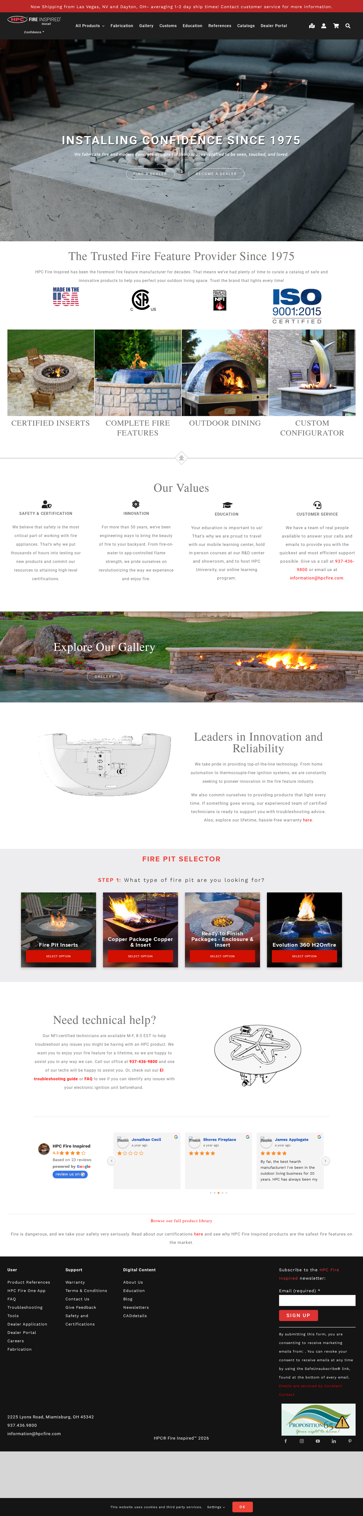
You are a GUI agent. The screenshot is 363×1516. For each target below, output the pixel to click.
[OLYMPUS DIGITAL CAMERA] (50, 331)
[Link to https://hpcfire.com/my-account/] (325, 25)
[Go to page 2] (215, 1193)
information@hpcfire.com (316, 577)
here (307, 820)
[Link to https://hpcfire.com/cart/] (337, 25)
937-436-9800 (143, 1061)
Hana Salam (214, 1139)
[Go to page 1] (210, 1193)
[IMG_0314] (225, 331)
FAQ (88, 1079)
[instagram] (302, 1441)
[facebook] (286, 1441)
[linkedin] (334, 1441)
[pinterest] (350, 1441)
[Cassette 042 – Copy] (312, 331)
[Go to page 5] (226, 1193)
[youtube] (318, 1441)
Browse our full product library (182, 1220)
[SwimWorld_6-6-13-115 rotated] (138, 331)
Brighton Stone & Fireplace (154, 1139)
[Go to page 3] (219, 1193)
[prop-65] (319, 1405)
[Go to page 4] (222, 1193)
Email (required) (300, 1290)
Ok (243, 1507)
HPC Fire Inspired (71, 1146)
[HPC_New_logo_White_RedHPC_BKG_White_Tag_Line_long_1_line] (34, 18)
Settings (215, 1507)
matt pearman (288, 1139)
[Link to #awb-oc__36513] (349, 25)
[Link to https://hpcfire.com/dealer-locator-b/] (313, 25)
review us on (68, 1174)
